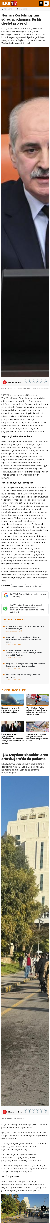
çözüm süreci (17, 586)
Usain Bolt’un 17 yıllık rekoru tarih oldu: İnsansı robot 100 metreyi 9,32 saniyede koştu (24, 640)
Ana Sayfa (8, 9)
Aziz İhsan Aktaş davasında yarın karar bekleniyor (23, 676)
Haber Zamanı (21, 9)
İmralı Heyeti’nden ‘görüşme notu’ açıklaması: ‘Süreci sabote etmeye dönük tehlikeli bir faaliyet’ (24, 653)
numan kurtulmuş (33, 586)
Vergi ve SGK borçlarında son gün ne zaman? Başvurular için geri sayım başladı (26, 665)
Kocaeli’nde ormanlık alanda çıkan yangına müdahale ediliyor (25, 628)
